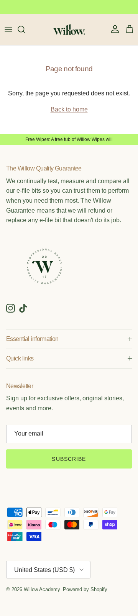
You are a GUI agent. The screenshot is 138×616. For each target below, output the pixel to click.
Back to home (69, 109)
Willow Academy (42, 589)
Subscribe (69, 459)
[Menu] (8, 29)
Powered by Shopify (85, 589)
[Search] (25, 29)
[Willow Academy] (69, 29)
